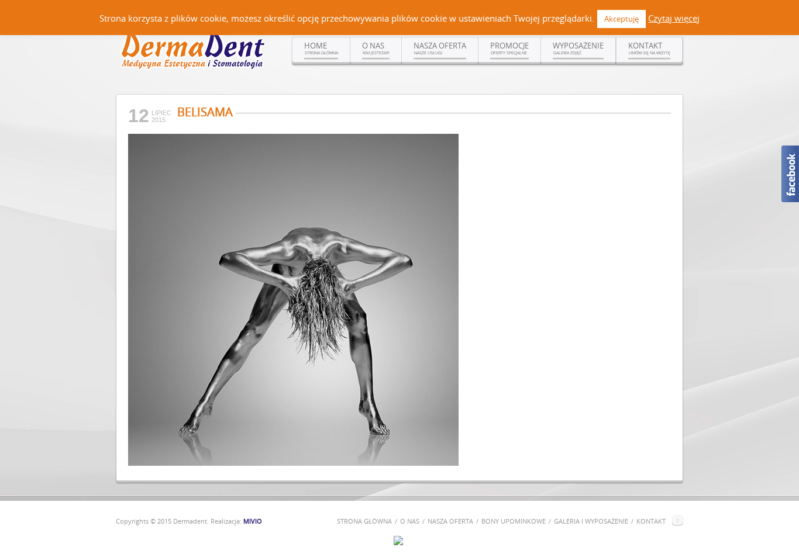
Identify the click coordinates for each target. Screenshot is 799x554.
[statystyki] (398, 542)
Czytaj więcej (674, 18)
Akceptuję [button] (621, 18)
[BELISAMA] (293, 463)
